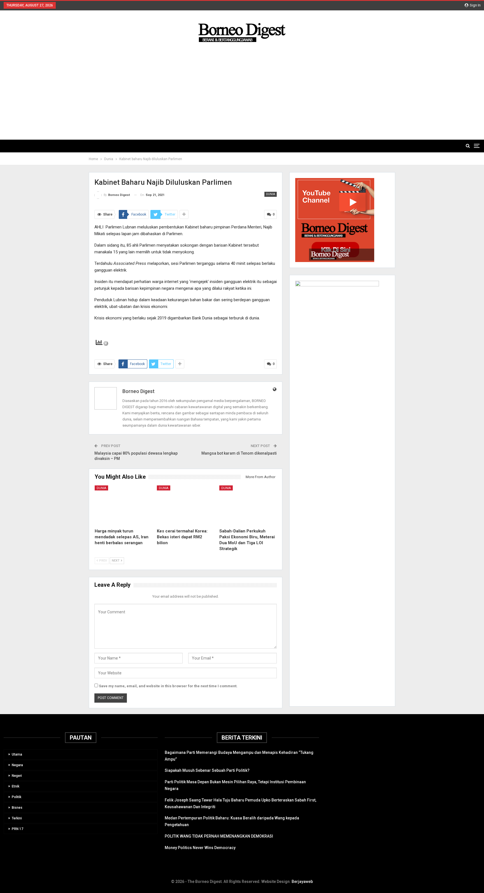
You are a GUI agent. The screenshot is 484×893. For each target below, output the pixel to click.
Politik (16, 797)
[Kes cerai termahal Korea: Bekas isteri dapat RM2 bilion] (185, 505)
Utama (17, 754)
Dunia (270, 194)
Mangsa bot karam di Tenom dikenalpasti (239, 453)
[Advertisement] (242, 86)
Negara (17, 765)
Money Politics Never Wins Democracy (200, 847)
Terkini (17, 818)
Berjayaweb (302, 881)
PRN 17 (17, 829)
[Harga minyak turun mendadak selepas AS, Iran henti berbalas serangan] (123, 505)
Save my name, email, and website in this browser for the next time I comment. (168, 686)
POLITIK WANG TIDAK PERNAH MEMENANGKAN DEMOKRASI (219, 836)
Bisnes (17, 808)
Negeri (17, 776)
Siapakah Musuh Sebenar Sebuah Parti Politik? (207, 770)
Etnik (15, 786)
